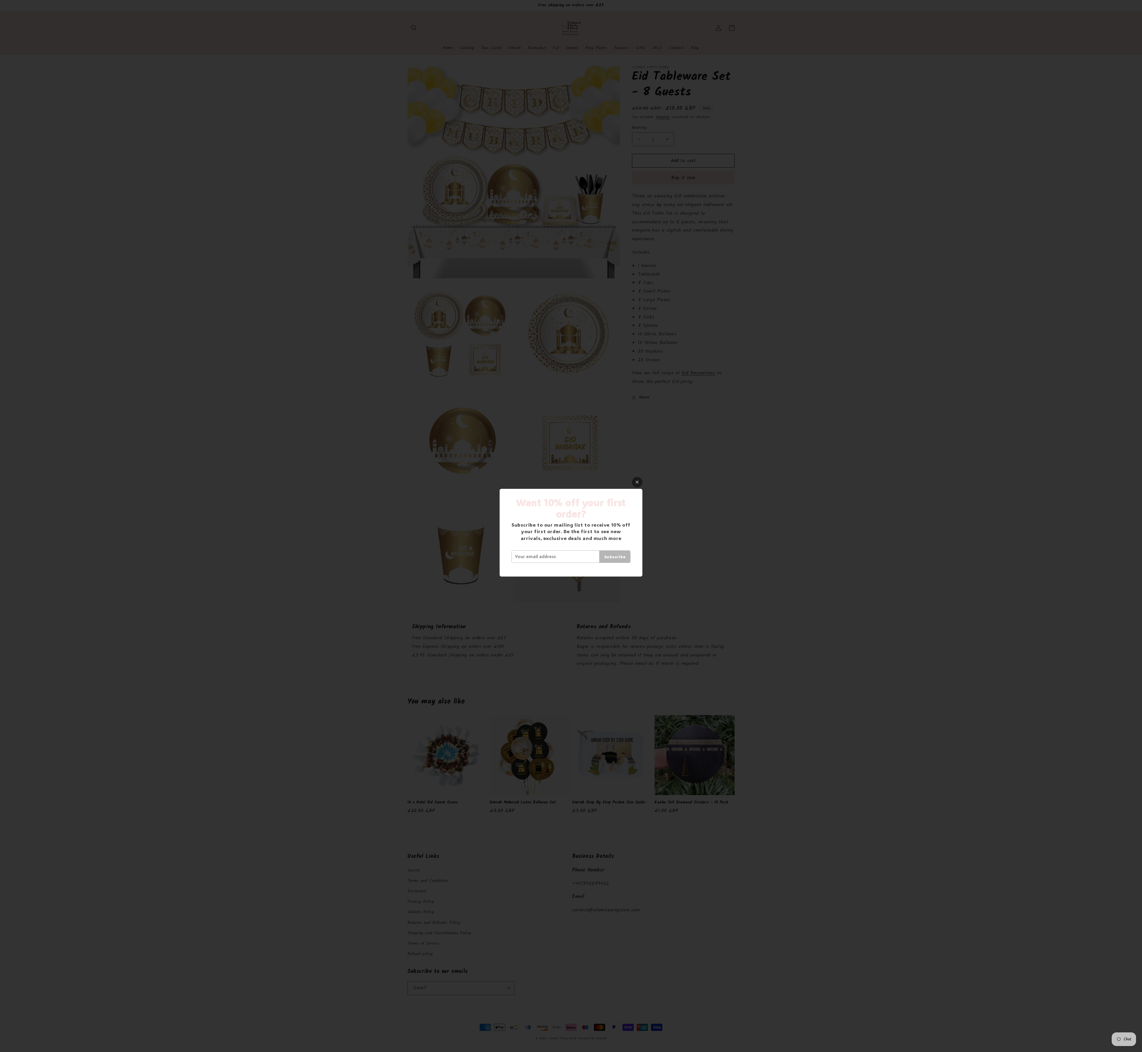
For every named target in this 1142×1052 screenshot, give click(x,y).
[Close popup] (637, 482)
